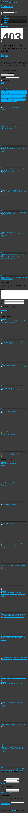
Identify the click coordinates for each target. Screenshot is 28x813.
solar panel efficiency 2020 (17, 96)
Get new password (5, 803)
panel (2, 93)
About (2, 56)
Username (3, 778)
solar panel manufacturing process (16, 99)
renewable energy (22, 93)
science (2, 95)
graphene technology (11, 92)
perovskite (5, 93)
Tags (5, 19)
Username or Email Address (7, 73)
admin (5, 88)
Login (9, 2)
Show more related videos (7, 279)
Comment (3, 289)
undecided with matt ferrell (10, 101)
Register (15, 2)
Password (3, 77)
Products (6, 20)
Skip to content (4, 1)
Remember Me (5, 80)
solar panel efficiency (6, 96)
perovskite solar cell (13, 93)
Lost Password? (8, 792)
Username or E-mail (5, 802)
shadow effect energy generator (11, 95)
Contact (5, 22)
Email (2, 302)
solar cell (24, 95)
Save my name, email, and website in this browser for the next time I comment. (13, 307)
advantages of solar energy (12, 91)
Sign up (2, 783)
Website (2, 303)
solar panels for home (18, 100)
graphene (20, 91)
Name (2, 300)
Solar (20, 95)
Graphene (7, 6)
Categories (6, 18)
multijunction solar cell (21, 92)
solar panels (9, 100)
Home (5, 16)
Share (6, 56)
